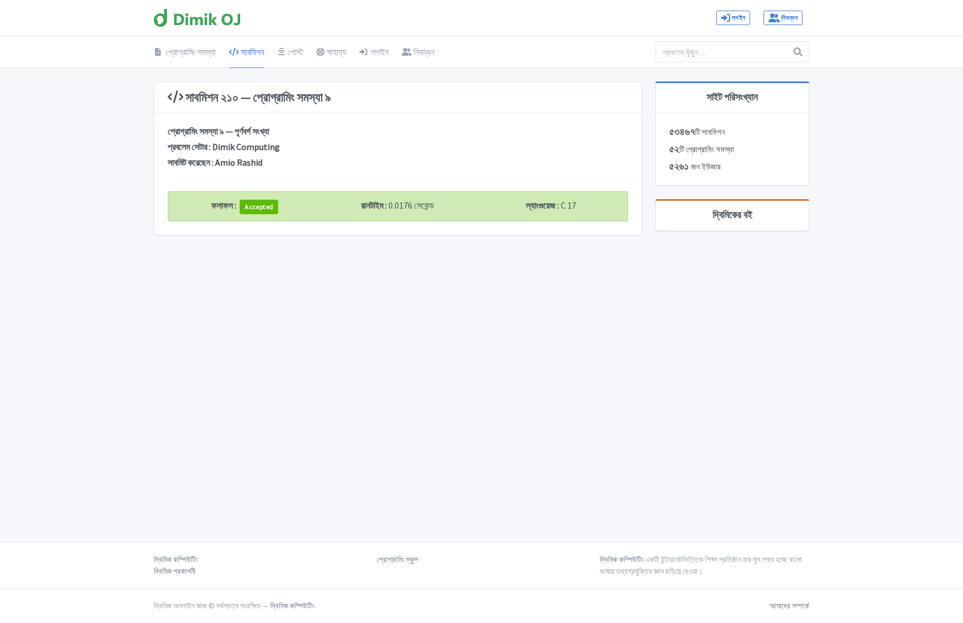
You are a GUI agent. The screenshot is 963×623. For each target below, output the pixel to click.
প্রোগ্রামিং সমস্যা (190, 51)
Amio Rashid (238, 162)
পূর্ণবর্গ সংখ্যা (252, 131)
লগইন (738, 17)
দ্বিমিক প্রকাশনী (175, 571)
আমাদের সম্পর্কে (789, 606)
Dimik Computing (246, 146)
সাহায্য (336, 51)
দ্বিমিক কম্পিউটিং (176, 559)
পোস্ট (295, 51)
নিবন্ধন (788, 17)
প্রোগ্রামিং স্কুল (397, 559)
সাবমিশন (251, 51)
